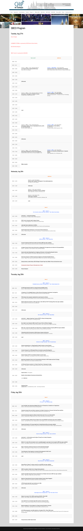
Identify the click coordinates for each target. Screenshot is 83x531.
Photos (63, 12)
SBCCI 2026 (43, 12)
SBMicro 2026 (37, 12)
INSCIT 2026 (48, 12)
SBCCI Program (18, 28)
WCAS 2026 (53, 12)
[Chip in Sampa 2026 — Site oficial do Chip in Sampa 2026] (41, 5)
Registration (16, 12)
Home (12, 12)
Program (31, 12)
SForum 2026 (58, 12)
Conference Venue (68, 12)
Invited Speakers (22, 12)
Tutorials (27, 12)
